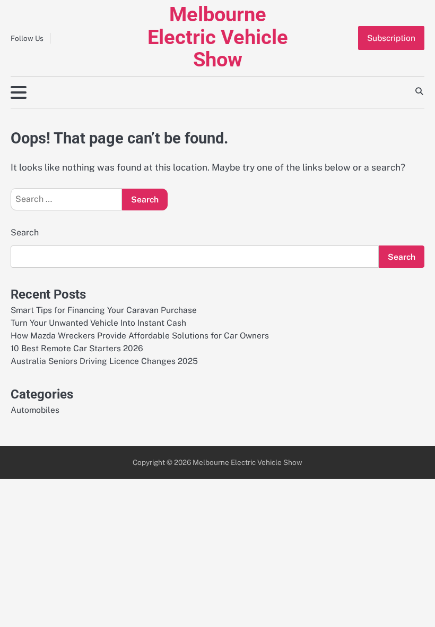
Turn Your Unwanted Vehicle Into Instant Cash (98, 322)
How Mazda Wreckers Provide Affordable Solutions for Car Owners (140, 335)
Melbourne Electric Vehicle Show (217, 37)
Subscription (391, 38)
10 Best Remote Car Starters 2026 (77, 348)
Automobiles (35, 409)
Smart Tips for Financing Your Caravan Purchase (104, 310)
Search (25, 232)
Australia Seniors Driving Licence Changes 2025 (104, 361)
